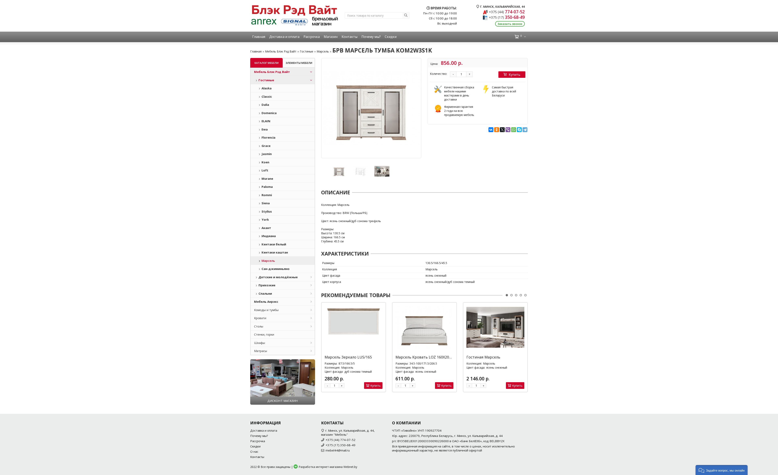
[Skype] (519, 129)
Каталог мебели (266, 63)
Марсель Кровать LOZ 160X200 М (425, 357)
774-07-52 (507, 12)
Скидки (390, 36)
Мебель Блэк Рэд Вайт (280, 51)
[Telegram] (525, 129)
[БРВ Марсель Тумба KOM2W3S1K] (371, 108)
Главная (258, 36)
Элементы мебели (299, 63)
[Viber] (507, 129)
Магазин (331, 36)
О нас (254, 451)
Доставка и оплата (284, 36)
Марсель (323, 51)
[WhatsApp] (513, 129)
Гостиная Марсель (483, 357)
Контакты (349, 36)
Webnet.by (350, 467)
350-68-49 (507, 17)
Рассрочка (312, 36)
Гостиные (306, 51)
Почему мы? (371, 36)
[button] (722, 470)
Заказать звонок (510, 24)
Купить (514, 74)
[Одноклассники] (496, 129)
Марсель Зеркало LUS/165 (348, 357)
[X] (502, 129)
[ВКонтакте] (490, 129)
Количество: (438, 74)
